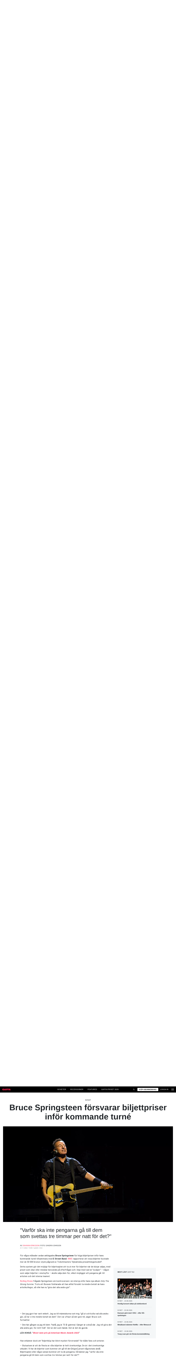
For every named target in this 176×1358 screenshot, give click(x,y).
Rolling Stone (26, 1281)
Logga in (164, 1089)
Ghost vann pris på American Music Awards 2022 (56, 1333)
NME (70, 1259)
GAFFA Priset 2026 (110, 1089)
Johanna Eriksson (31, 1245)
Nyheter (61, 1089)
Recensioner (76, 1089)
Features (92, 1089)
